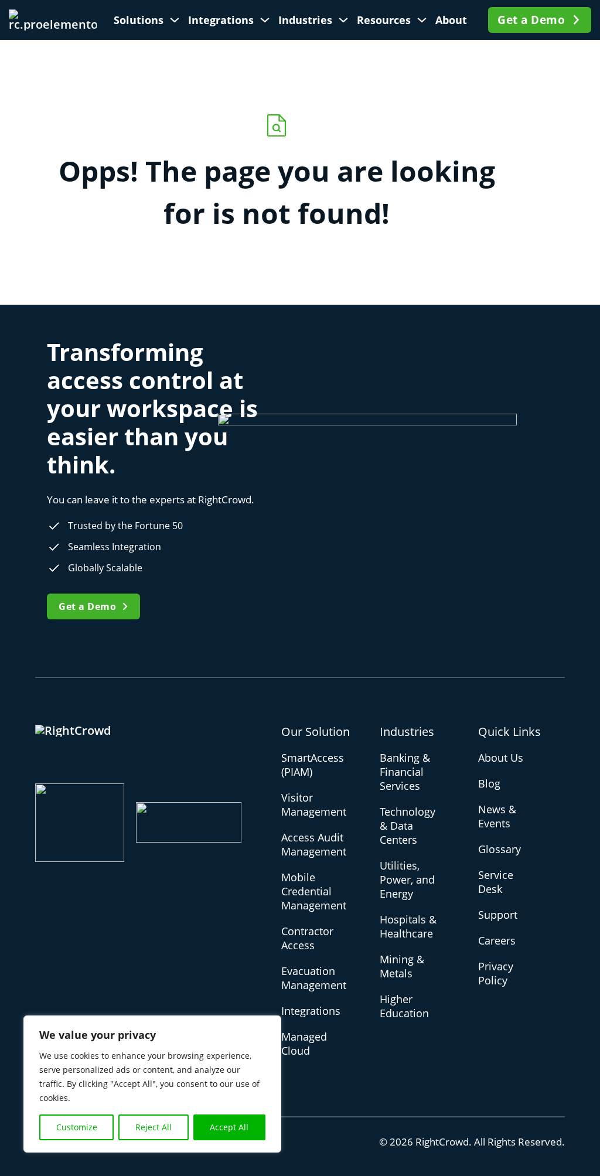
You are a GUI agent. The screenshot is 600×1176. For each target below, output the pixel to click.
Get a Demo (531, 20)
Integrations (221, 20)
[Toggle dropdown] (174, 20)
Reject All (153, 1127)
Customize (76, 1127)
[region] (152, 1084)
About (451, 20)
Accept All (229, 1127)
